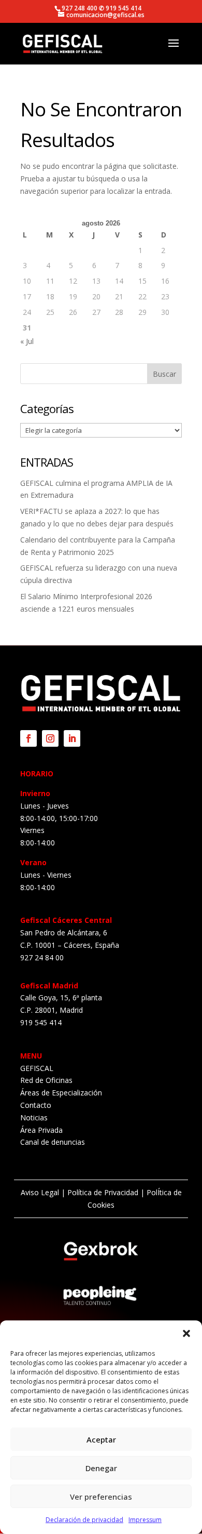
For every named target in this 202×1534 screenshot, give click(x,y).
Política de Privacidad (102, 1192)
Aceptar (101, 1439)
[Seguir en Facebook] (28, 738)
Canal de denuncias (52, 1142)
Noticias (34, 1117)
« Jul (27, 341)
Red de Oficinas (46, 1080)
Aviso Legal (40, 1192)
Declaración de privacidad (84, 1519)
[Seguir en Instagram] (50, 738)
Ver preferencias (101, 1496)
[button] (186, 1333)
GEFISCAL (36, 1068)
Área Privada (41, 1130)
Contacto (35, 1105)
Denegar (101, 1468)
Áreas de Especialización (61, 1092)
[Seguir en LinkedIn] (72, 738)
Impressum (145, 1519)
